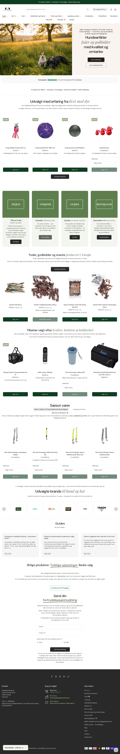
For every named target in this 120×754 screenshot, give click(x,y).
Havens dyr (88, 737)
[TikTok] (60, 676)
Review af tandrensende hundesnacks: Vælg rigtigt (59, 537)
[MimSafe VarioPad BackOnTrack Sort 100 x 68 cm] (104, 355)
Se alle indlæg (59, 527)
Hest (23, 16)
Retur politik (88, 709)
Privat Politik (88, 715)
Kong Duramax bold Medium (75, 148)
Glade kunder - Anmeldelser (93, 725)
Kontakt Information (91, 693)
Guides (71, 20)
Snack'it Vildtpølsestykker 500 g (45, 305)
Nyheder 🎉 (62, 20)
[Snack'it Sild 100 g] (15, 288)
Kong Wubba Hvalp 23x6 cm (16, 148)
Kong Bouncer (104, 148)
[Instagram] (56, 676)
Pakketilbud (102, 16)
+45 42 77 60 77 (55, 692)
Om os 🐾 (87, 690)
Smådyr (87, 734)
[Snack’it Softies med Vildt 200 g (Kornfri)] (74, 288)
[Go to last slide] (4, 509)
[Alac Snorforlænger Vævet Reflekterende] (104, 435)
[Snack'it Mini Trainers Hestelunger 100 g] (104, 288)
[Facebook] (52, 676)
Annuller (66, 642)
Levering (87, 700)
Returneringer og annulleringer (94, 712)
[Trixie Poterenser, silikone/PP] (74, 355)
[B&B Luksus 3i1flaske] (45, 355)
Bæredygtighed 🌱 (90, 718)
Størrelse (95, 159)
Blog (85, 728)
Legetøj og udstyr (73, 16)
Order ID (42, 633)
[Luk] (26, 747)
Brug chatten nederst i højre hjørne (62, 703)
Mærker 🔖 (88, 706)
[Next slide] (116, 509)
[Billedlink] (18, 509)
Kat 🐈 (14, 16)
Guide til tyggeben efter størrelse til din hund (99, 536)
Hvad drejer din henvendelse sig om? (50, 639)
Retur (41, 642)
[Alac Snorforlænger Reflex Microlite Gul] (45, 435)
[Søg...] (87, 9)
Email (41, 627)
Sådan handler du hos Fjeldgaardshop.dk (98, 721)
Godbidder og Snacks (37, 16)
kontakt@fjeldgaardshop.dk (60, 698)
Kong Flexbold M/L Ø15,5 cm (45, 148)
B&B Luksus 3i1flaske (45, 372)
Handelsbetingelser (90, 703)
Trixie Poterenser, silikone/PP (75, 372)
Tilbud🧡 (49, 20)
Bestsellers (114, 16)
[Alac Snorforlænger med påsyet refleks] (15, 435)
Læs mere (7, 553)
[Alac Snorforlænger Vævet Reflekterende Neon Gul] (74, 435)
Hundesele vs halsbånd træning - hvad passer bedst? (20, 537)
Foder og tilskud (56, 16)
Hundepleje (89, 16)
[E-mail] (64, 676)
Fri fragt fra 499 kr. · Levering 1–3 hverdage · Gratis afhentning (59, 2)
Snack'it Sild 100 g (15, 305)
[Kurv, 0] (115, 9)
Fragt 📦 (87, 697)
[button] (100, 9)
